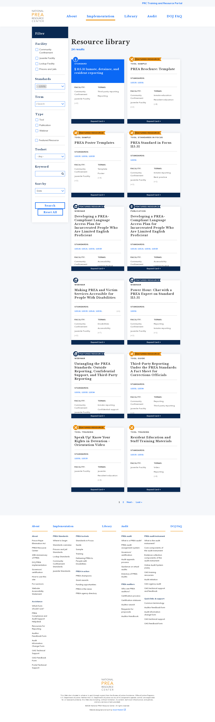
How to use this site (39, 578)
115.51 (141, 82)
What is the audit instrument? (152, 542)
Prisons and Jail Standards (60, 550)
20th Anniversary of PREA (39, 556)
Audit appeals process (128, 560)
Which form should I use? (38, 607)
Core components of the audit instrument (153, 549)
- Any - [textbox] (40, 156)
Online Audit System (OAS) (153, 566)
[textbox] (48, 86)
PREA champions (84, 576)
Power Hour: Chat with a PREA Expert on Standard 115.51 (152, 293)
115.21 (85, 249)
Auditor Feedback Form (39, 634)
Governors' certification (37, 570)
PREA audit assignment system (130, 546)
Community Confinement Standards (59, 564)
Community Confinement (46, 51)
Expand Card (98, 121)
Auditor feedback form (154, 607)
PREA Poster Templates (94, 142)
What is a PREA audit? (131, 540)
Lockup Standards (61, 556)
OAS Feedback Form (39, 659)
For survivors (38, 584)
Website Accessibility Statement (37, 591)
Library (130, 16)
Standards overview (62, 545)
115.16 (77, 249)
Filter (40, 33)
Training (79, 554)
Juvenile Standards (61, 571)
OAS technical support (154, 619)
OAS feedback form (153, 623)
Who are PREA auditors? (128, 590)
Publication (45, 125)
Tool (41, 119)
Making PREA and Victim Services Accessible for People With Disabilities (96, 293)
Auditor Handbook (129, 616)
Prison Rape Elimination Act (38, 542)
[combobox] (50, 86)
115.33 (133, 82)
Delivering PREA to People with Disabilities (84, 561)
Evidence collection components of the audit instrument (153, 558)
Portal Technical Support (39, 666)
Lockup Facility (46, 63)
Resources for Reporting (38, 627)
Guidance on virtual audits (130, 568)
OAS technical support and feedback (154, 589)
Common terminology (154, 603)
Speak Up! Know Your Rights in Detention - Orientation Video (92, 441)
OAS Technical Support (38, 651)
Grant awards (82, 580)
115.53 (92, 156)
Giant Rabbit (118, 710)
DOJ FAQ (174, 16)
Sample (79, 549)
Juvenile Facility (47, 58)
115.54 (92, 392)
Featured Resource (49, 140)
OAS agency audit (152, 584)
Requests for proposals (127, 610)
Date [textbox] (39, 190)
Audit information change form (152, 613)
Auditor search (128, 604)
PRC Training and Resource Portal (162, 3)
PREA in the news (84, 589)
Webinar (43, 130)
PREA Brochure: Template (152, 69)
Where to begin (60, 540)
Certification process (130, 596)
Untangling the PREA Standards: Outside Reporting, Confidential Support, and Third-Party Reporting (95, 371)
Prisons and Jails (48, 69)
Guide (78, 545)
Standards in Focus (85, 540)
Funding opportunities (86, 584)
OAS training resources (150, 573)
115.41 (92, 311)
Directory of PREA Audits (129, 575)
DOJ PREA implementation (39, 563)
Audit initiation (151, 579)
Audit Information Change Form (38, 643)
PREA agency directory (86, 593)
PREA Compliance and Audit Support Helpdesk (39, 617)
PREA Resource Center (39, 549)
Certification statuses (131, 600)
